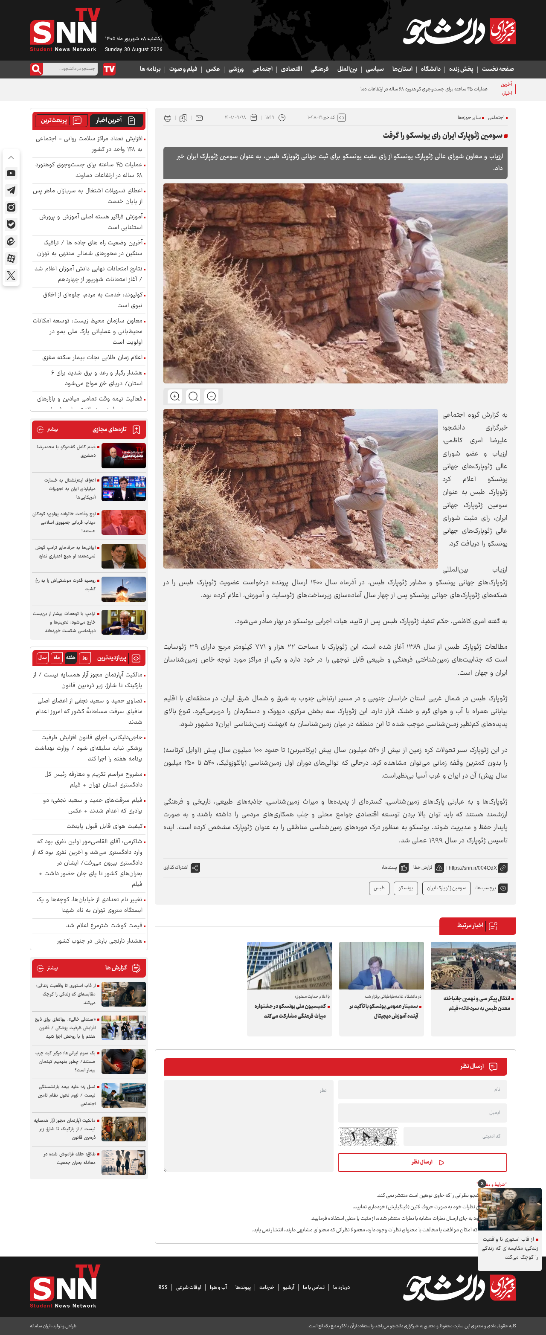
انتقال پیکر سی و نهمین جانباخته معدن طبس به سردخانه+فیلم (477, 1003)
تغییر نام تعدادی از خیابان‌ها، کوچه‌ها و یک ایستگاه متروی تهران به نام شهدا (89, 905)
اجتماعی (263, 69)
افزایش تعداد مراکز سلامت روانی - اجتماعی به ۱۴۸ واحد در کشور (89, 144)
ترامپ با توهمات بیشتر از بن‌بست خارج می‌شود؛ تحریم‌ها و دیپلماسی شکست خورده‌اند (64, 622)
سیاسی (375, 69)
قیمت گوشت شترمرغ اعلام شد (104, 926)
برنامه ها (150, 69)
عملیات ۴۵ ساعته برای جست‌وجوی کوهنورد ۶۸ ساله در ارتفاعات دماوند (421, 89)
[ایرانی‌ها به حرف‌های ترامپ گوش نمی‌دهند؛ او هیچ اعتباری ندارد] (124, 556)
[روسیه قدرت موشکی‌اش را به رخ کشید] (124, 589)
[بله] (11, 224)
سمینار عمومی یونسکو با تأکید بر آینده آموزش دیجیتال (384, 1011)
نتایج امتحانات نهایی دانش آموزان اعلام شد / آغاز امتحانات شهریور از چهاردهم (88, 274)
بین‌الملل (347, 69)
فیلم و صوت (183, 69)
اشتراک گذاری (176, 867)
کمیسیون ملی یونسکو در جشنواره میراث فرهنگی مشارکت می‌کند (290, 1011)
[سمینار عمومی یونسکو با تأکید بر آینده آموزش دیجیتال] (381, 966)
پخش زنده (461, 69)
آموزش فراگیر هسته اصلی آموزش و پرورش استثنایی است (90, 222)
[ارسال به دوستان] (199, 117)
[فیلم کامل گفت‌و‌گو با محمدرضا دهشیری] (124, 455)
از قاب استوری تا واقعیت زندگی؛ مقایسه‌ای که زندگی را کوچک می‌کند (66, 994)
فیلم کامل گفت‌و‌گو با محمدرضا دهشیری (66, 451)
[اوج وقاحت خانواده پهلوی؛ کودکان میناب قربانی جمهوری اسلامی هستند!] (124, 522)
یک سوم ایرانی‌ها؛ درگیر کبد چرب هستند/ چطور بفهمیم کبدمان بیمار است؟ (65, 1061)
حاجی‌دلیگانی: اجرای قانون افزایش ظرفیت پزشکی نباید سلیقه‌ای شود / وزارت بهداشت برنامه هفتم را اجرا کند (88, 749)
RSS (163, 1287)
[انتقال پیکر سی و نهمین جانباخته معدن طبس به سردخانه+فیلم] (473, 966)
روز (85, 657)
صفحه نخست (498, 69)
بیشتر (47, 430)
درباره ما (341, 1287)
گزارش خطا (423, 868)
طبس (379, 888)
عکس (213, 69)
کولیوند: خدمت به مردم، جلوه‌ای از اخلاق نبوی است (92, 300)
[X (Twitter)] (11, 275)
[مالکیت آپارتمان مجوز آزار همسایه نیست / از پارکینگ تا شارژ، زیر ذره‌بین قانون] (124, 1129)
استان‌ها (402, 69)
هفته (71, 657)
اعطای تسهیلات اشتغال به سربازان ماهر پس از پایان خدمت (87, 196)
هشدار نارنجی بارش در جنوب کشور (99, 941)
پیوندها (243, 1287)
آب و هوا (218, 1287)
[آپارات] (11, 258)
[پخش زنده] (109, 69)
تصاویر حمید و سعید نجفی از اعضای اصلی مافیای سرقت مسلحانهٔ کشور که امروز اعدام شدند (89, 712)
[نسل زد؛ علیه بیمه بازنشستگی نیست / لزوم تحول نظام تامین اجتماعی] (124, 1095)
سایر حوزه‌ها (469, 117)
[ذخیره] (183, 117)
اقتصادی (291, 69)
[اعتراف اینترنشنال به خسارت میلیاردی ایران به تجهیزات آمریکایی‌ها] (124, 489)
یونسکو (405, 888)
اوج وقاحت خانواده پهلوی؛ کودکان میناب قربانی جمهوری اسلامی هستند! (64, 522)
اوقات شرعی (188, 1287)
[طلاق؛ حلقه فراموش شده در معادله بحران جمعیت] (124, 1162)
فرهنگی (320, 69)
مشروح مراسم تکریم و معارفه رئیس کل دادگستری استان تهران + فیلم (93, 780)
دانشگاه (431, 69)
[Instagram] (11, 207)
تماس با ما (314, 1287)
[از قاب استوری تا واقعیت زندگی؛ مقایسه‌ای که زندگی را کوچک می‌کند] (124, 994)
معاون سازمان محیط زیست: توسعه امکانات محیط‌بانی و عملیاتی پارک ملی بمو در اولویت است (87, 332)
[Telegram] (11, 190)
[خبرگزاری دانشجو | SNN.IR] (459, 31)
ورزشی (236, 69)
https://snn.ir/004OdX (473, 868)
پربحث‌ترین (54, 120)
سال (42, 657)
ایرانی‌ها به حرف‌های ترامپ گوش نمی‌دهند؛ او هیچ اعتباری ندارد (65, 552)
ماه (57, 657)
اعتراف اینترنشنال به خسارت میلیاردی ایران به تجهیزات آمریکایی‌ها (70, 489)
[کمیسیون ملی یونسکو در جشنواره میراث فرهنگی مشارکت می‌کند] (289, 966)
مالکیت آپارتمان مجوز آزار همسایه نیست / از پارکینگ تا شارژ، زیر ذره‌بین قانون (87, 680)
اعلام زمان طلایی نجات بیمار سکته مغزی (92, 358)
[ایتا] (11, 241)
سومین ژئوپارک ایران (446, 888)
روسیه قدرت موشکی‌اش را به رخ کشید (65, 585)
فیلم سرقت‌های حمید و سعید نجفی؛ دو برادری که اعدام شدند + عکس (92, 806)
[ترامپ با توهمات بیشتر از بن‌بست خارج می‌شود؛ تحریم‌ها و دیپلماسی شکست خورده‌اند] (124, 622)
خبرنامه (266, 1287)
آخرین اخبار (109, 120)
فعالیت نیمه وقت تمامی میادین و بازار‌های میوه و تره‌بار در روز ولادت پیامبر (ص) (89, 404)
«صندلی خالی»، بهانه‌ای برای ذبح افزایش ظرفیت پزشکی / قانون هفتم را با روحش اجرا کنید (65, 1028)
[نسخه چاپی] (167, 117)
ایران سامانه (40, 1326)
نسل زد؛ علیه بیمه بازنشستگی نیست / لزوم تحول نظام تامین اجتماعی (67, 1095)
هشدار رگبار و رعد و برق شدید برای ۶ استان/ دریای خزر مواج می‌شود (96, 378)
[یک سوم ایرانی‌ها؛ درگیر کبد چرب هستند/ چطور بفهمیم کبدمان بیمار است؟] (124, 1061)
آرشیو (288, 1287)
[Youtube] (11, 173)
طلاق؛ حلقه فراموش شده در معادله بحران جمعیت (70, 1158)
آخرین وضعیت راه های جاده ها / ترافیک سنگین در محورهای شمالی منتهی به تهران (89, 248)
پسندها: (389, 867)
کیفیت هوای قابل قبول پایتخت (104, 826)
